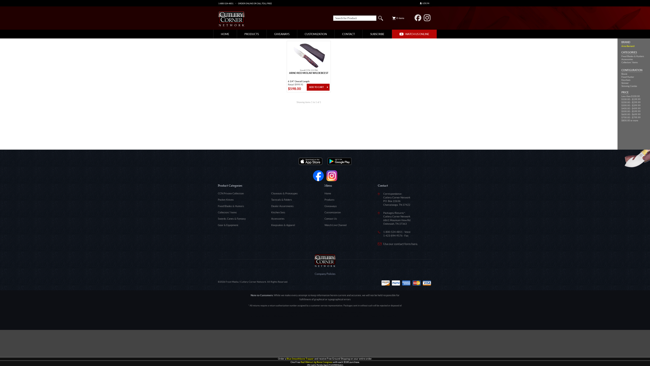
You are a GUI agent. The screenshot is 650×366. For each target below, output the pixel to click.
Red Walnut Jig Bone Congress (316, 362)
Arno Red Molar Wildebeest (308, 73)
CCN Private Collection (231, 193)
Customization (316, 34)
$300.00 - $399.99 (631, 105)
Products (251, 34)
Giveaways (281, 34)
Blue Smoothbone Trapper (300, 359)
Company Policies (325, 273)
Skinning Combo (629, 86)
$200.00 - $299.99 (631, 102)
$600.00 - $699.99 (631, 114)
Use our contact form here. (400, 244)
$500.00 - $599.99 (631, 111)
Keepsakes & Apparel (283, 225)
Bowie (624, 74)
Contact (348, 34)
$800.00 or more (629, 120)
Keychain (625, 80)
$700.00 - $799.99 (631, 117)
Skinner (625, 83)
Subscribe (377, 34)
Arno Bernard (627, 46)
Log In (425, 3)
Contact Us (330, 218)
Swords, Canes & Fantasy (232, 218)
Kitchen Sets (278, 212)
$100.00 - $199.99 (631, 99)
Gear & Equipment (228, 225)
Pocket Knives (226, 199)
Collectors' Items (629, 62)
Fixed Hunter (627, 77)
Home (225, 34)
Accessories (627, 59)
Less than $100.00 (630, 96)
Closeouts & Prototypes (284, 193)
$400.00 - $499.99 (631, 108)
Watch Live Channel (335, 225)
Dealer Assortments (282, 206)
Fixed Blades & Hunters (632, 56)
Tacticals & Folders (281, 199)
